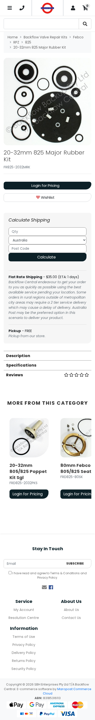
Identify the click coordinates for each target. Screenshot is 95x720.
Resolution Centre (24, 617)
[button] (47, 197)
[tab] (47, 355)
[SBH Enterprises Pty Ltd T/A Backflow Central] (47, 8)
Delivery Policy (24, 652)
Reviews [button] (14, 375)
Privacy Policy (47, 577)
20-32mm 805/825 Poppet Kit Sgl (28, 471)
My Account (24, 609)
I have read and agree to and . (49, 575)
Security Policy (23, 668)
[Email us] (44, 587)
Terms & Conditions (65, 573)
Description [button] (18, 356)
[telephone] (22, 8)
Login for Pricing (45, 185)
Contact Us (71, 617)
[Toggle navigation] (10, 8)
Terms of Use (23, 636)
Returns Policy (24, 660)
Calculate (46, 257)
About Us (71, 609)
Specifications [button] (21, 365)
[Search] (85, 23)
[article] (29, 459)
